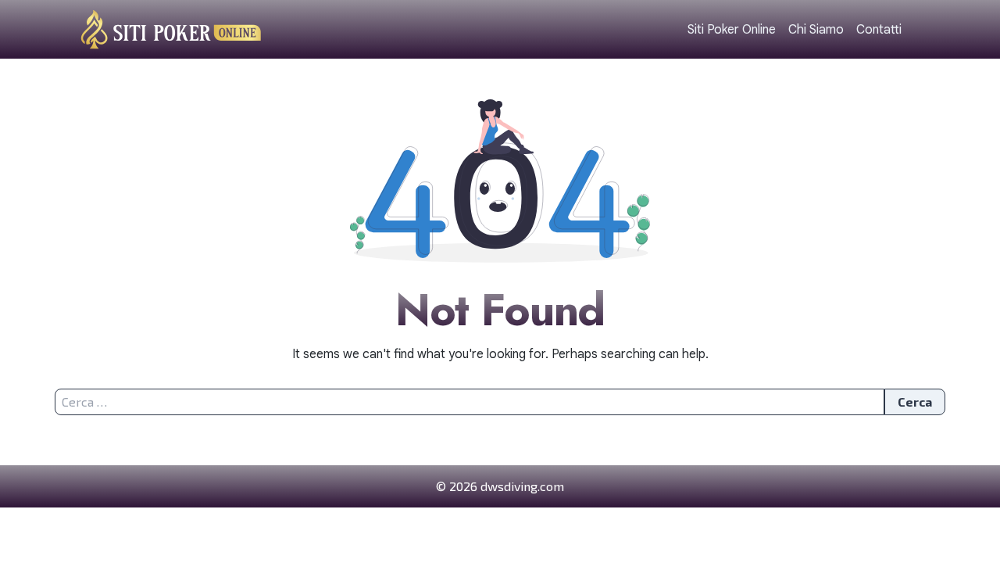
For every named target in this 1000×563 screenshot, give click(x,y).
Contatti (879, 30)
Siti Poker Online (732, 30)
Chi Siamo (816, 30)
